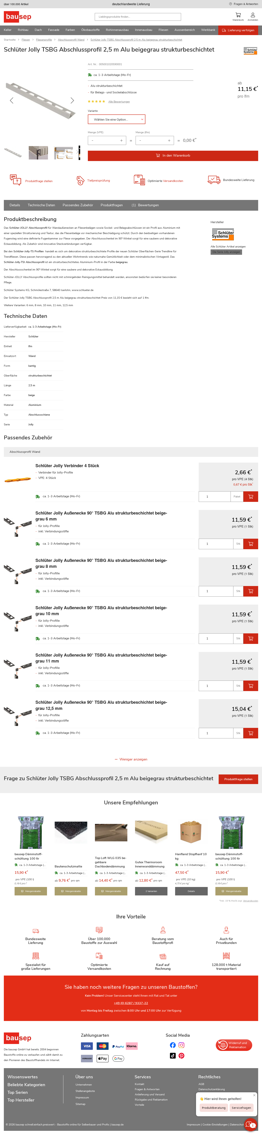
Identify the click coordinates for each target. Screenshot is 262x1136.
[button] (11, 100)
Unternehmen (84, 1085)
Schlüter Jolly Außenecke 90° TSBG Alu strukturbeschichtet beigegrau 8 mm (101, 563)
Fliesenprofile (44, 40)
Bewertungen (146, 205)
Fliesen (26, 40)
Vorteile (139, 1105)
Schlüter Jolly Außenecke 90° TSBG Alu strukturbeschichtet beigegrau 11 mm (101, 658)
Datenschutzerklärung (212, 1089)
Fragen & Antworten (246, 4)
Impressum (82, 1097)
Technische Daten (41, 205)
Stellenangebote (85, 1091)
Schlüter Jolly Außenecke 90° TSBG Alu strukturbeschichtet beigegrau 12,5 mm (101, 705)
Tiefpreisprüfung (98, 180)
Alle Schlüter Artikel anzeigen (228, 246)
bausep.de (117, 1124)
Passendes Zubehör (78, 205)
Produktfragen (112, 205)
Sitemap (80, 1104)
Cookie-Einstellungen (215, 1124)
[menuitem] (8, 30)
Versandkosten (173, 181)
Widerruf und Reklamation (237, 1045)
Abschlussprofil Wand (71, 40)
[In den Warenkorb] (250, 496)
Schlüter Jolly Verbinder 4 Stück (67, 465)
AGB (201, 1084)
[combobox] (138, 17)
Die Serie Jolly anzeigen (226, 252)
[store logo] (23, 17)
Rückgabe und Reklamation (151, 1099)
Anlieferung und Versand (150, 1094)
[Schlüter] (250, 55)
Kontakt (139, 1084)
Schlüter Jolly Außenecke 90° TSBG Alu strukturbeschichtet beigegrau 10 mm (101, 610)
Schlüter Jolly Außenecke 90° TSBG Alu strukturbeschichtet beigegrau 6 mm (101, 516)
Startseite (10, 40)
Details (15, 205)
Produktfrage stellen (39, 181)
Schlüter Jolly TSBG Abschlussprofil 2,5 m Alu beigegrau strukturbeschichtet (136, 40)
